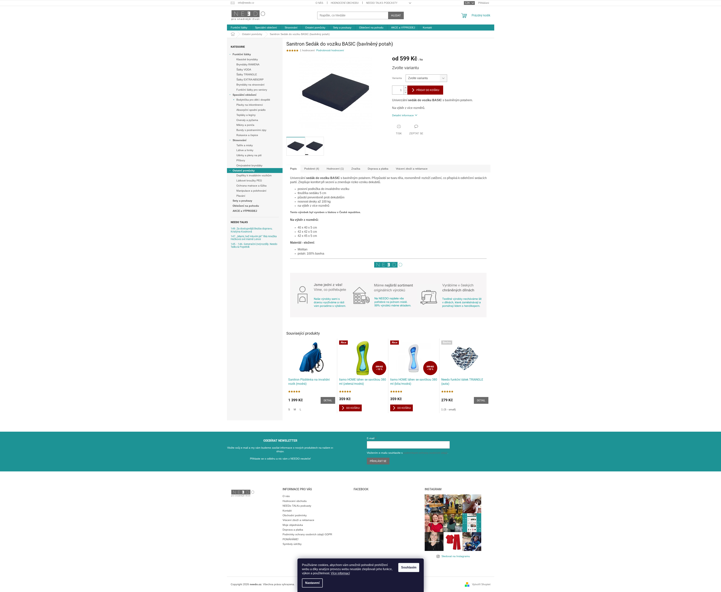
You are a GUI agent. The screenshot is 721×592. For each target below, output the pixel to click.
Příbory (240, 160)
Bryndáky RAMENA (247, 64)
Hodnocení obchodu (345, 3)
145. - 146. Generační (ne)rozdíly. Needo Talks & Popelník (254, 245)
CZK (468, 3)
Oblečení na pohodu (246, 205)
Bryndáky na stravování (250, 84)
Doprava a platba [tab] (378, 168)
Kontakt (287, 510)
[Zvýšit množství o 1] (405, 88)
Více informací (340, 573)
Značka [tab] (355, 168)
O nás (319, 3)
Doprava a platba (293, 529)
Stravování (239, 140)
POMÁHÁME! (291, 539)
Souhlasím (408, 567)
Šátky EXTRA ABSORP (250, 79)
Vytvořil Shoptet (481, 584)
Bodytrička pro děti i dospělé (253, 99)
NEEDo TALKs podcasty (382, 3)
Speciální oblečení (244, 94)
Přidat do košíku (427, 90)
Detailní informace (403, 115)
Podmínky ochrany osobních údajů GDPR (307, 534)
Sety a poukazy (242, 200)
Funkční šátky (242, 54)
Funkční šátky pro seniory (251, 89)
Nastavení (312, 582)
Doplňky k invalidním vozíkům (254, 175)
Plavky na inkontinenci (249, 104)
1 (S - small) (448, 409)
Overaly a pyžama (247, 120)
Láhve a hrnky (244, 150)
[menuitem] (239, 27)
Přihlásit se (378, 461)
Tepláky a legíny (246, 114)
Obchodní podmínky (295, 515)
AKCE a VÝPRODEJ (245, 210)
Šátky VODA (243, 69)
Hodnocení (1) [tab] (335, 168)
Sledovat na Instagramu (455, 556)
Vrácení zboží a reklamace (298, 520)
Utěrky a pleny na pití (249, 155)
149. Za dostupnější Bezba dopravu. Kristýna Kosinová (252, 230)
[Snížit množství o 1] (405, 92)
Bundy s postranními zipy (251, 130)
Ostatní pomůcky (244, 170)
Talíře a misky (244, 145)
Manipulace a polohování (251, 190)
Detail (328, 400)
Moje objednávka (293, 524)
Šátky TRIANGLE (246, 74)
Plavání (240, 195)
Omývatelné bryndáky (249, 165)
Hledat (396, 15)
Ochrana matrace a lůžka (251, 185)
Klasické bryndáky (247, 59)
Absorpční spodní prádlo (251, 109)
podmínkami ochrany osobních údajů (425, 452)
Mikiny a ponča (245, 124)
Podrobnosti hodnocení (330, 50)
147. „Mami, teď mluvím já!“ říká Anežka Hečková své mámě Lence (254, 238)
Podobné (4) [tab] (311, 168)
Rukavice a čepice (247, 135)
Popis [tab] (293, 168)
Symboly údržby (292, 543)
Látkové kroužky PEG (249, 180)
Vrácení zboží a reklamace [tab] (412, 168)
